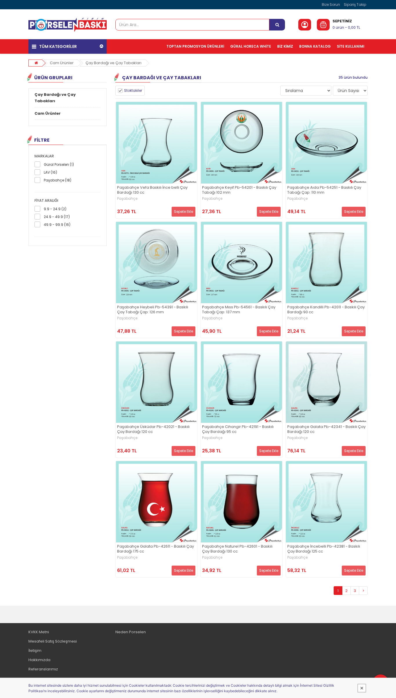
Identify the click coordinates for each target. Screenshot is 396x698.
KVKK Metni (38, 632)
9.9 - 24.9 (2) (55, 208)
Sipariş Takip (355, 4)
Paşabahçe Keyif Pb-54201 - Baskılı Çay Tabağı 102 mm (239, 190)
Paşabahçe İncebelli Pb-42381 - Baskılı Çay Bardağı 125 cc (323, 549)
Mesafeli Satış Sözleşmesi (52, 641)
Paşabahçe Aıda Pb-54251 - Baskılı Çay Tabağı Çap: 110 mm (324, 190)
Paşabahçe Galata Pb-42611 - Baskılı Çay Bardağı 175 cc (155, 549)
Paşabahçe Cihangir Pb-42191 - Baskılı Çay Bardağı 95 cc (238, 429)
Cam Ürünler (62, 63)
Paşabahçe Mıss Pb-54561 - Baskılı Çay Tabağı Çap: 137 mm (238, 310)
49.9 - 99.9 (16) (57, 224)
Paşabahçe (127, 199)
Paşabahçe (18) (57, 180)
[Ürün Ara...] (277, 24)
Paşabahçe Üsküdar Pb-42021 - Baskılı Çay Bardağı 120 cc (153, 429)
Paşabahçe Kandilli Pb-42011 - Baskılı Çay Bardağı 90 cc (326, 310)
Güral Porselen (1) (59, 164)
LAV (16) (50, 172)
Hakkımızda (39, 660)
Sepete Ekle (183, 211)
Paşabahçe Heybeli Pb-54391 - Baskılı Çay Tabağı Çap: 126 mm (152, 310)
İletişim (34, 650)
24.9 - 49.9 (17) (57, 216)
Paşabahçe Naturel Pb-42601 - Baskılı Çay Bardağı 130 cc (237, 549)
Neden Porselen (130, 632)
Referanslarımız (43, 669)
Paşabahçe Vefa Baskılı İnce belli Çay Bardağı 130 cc (152, 190)
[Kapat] (361, 688)
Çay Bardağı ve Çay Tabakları (113, 63)
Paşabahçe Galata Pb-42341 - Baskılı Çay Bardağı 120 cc (326, 429)
